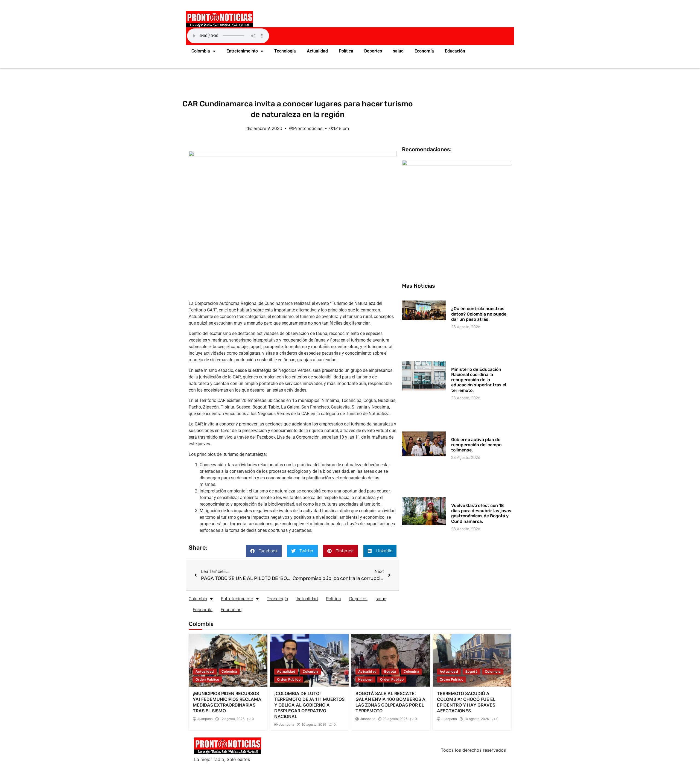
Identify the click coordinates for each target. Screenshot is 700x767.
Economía (424, 51)
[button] (264, 551)
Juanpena (205, 719)
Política (346, 51)
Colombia (200, 51)
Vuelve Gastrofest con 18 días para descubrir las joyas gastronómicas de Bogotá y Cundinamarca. (481, 513)
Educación (455, 51)
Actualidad (317, 51)
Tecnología (285, 51)
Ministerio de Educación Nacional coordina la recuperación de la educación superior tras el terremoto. (478, 380)
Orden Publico (207, 679)
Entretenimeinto (242, 51)
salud (398, 51)
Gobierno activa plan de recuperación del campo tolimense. (476, 445)
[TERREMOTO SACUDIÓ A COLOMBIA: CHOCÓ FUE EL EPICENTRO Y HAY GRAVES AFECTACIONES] (472, 660)
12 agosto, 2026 (232, 719)
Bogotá (390, 671)
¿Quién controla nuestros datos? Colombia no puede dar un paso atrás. (478, 314)
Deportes (373, 51)
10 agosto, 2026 (314, 724)
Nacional (365, 679)
